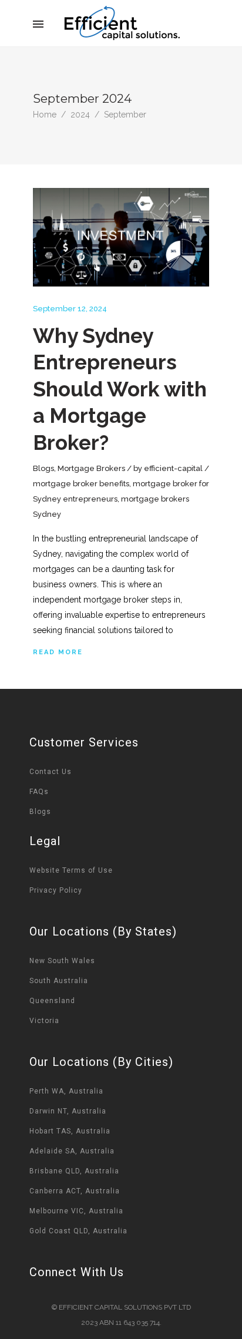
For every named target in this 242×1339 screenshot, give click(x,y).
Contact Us (50, 772)
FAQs (39, 792)
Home (44, 114)
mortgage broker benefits (81, 483)
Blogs (43, 468)
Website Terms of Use (71, 870)
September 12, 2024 (70, 308)
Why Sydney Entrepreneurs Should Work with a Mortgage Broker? (120, 389)
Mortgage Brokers (91, 468)
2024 (80, 114)
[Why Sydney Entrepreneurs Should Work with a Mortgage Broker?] (121, 237)
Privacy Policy (55, 890)
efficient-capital (173, 468)
